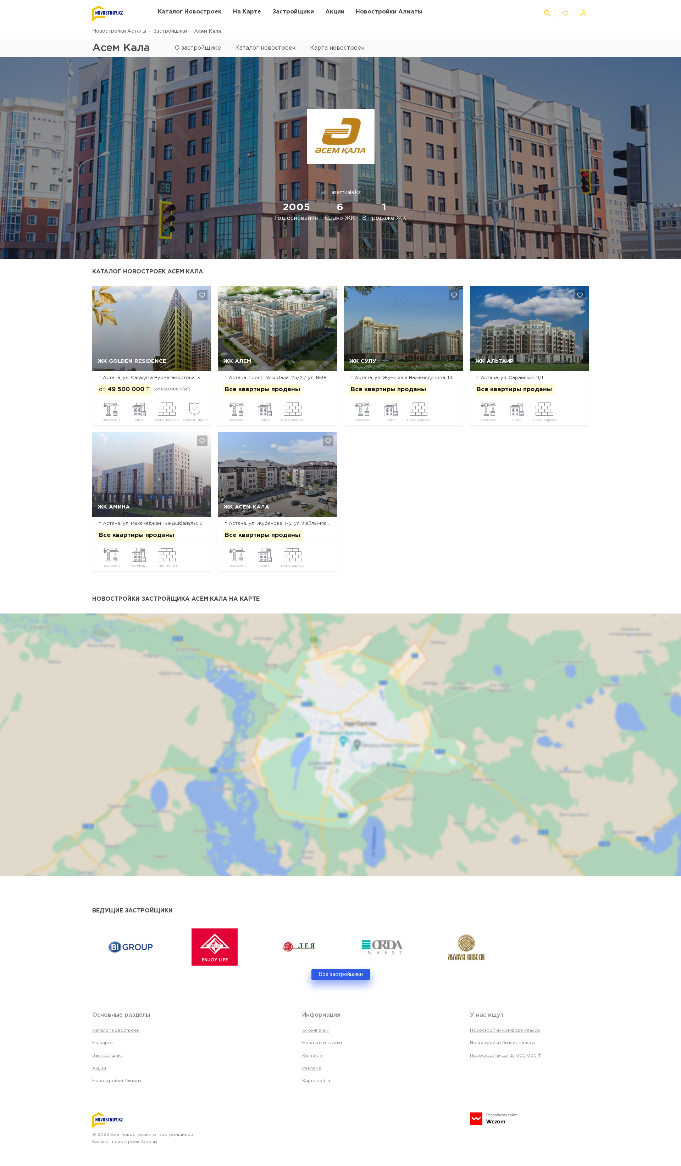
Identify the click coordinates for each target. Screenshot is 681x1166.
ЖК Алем (237, 361)
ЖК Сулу (362, 361)
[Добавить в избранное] (202, 295)
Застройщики (170, 31)
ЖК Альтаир (494, 361)
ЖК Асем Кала (246, 507)
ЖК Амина (114, 507)
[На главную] (118, 14)
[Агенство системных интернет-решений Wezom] (493, 1118)
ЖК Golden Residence (132, 361)
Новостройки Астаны (119, 31)
